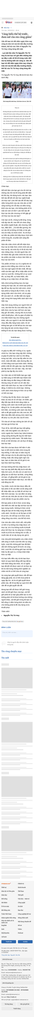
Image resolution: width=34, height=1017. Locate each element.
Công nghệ (21, 902)
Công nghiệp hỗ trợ (24, 914)
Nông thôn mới (23, 918)
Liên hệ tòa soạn (7, 959)
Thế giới (20, 895)
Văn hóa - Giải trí (23, 899)
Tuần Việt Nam (6, 914)
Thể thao (21, 891)
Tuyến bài (9, 942)
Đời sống (4, 899)
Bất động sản (5, 910)
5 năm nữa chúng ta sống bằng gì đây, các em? (15, 345)
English (4, 925)
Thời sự (3, 887)
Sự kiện (25, 942)
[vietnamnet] (9, 23)
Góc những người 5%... (15, 340)
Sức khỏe (4, 902)
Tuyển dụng (17, 1008)
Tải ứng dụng (9, 1004)
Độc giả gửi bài (24, 1004)
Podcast (20, 933)
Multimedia (5, 933)
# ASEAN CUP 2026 (20, 22)
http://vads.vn (11, 997)
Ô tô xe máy (5, 906)
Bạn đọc (20, 910)
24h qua (4, 937)
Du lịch (20, 906)
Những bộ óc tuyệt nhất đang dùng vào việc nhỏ (15, 343)
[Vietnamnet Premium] (6, 884)
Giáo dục (6, 27)
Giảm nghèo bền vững (8, 918)
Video (20, 929)
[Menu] (2, 22)
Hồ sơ (20, 925)
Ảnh (2, 929)
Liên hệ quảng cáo (8, 983)
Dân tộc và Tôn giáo (8, 891)
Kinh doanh (22, 887)
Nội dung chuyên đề (24, 921)
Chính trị (21, 883)
